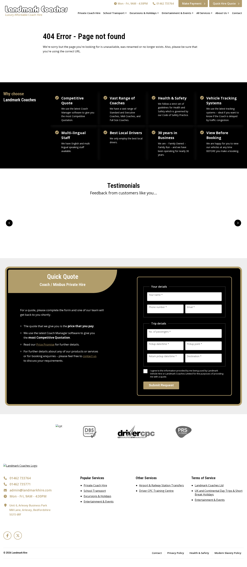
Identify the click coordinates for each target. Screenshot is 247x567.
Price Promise (45, 344)
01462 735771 (20, 484)
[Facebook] (7, 535)
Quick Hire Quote (224, 3)
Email (191, 307)
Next (237, 223)
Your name (156, 294)
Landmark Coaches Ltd (209, 485)
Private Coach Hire (89, 13)
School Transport (114, 13)
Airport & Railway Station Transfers (161, 485)
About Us (221, 13)
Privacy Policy (175, 553)
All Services (203, 13)
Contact (237, 13)
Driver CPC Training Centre (156, 491)
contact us (89, 356)
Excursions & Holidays (143, 13)
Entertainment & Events (176, 13)
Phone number (158, 307)
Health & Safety (199, 553)
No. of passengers (160, 331)
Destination (194, 356)
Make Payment (192, 3)
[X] (18, 535)
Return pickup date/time (163, 356)
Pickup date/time (159, 344)
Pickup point (194, 344)
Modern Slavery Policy (228, 553)
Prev (9, 223)
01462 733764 (165, 3)
